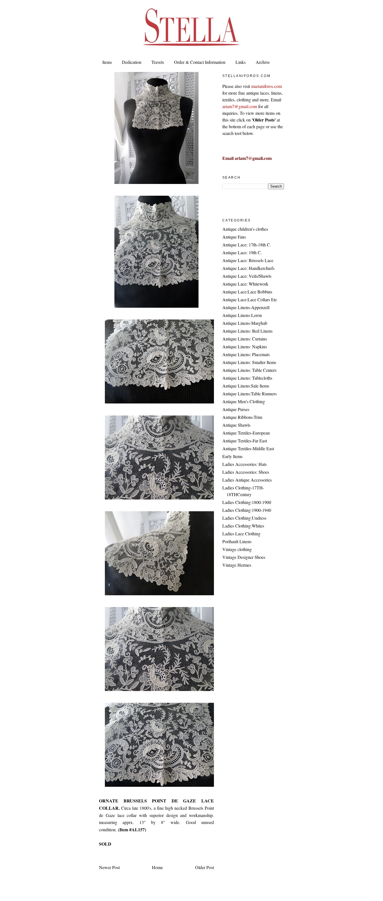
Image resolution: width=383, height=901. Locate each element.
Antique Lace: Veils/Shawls (246, 276)
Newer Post (109, 867)
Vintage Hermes (236, 565)
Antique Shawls (236, 425)
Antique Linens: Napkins (244, 346)
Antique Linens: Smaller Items (249, 362)
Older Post (204, 867)
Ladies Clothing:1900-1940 (246, 510)
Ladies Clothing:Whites (243, 526)
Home (157, 867)
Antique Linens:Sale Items (245, 386)
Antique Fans (234, 237)
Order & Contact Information (199, 62)
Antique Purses (235, 409)
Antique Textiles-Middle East (248, 448)
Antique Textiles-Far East (244, 441)
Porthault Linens (237, 541)
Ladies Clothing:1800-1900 (246, 502)
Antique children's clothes (245, 229)
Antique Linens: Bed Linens (247, 331)
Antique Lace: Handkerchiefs (248, 268)
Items (107, 62)
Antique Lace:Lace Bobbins (247, 292)
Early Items (232, 456)
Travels (157, 62)
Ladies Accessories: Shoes (245, 472)
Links (241, 62)
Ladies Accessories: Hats (244, 464)
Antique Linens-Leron (242, 315)
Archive (263, 62)
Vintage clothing (237, 549)
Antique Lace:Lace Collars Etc (249, 299)
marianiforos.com (266, 86)
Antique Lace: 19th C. (242, 252)
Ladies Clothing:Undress (244, 518)
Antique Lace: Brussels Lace (247, 260)
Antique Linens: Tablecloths (247, 378)
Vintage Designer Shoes (243, 557)
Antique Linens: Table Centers (249, 370)
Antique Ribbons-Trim (242, 417)
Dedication (131, 62)
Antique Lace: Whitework (245, 284)
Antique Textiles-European (246, 433)
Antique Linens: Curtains (244, 339)
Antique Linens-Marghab (244, 323)
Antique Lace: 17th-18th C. (246, 245)
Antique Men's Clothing (243, 401)
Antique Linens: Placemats (246, 354)
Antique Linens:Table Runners (249, 393)
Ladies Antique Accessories (247, 480)
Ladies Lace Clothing (241, 533)
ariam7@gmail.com (239, 106)
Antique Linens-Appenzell (245, 307)
